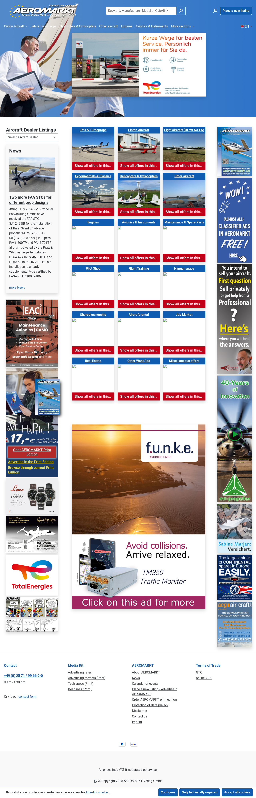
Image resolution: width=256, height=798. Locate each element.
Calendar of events (145, 683)
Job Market (184, 315)
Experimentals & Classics (93, 176)
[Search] (181, 11)
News (136, 678)
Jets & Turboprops (93, 130)
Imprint (137, 722)
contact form (27, 696)
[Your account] (215, 11)
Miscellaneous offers (184, 361)
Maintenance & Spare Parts (184, 222)
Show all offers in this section (94, 166)
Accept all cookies (237, 792)
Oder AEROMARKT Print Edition (32, 452)
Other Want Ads (138, 361)
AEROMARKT (143, 665)
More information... (98, 792)
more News (17, 287)
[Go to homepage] (42, 10)
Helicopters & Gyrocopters (139, 176)
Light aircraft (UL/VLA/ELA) (184, 130)
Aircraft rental (139, 315)
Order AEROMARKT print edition (154, 699)
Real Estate (93, 361)
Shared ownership (93, 315)
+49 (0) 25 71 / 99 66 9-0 (23, 675)
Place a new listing (236, 11)
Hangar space (184, 268)
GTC (199, 672)
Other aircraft (184, 176)
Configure (168, 792)
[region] (32, 221)
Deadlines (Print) (80, 689)
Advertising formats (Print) (86, 678)
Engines (93, 222)
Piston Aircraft (138, 130)
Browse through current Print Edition (31, 470)
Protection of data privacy (150, 705)
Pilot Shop (93, 268)
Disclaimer (139, 711)
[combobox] (141, 11)
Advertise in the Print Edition (31, 462)
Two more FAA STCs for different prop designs (30, 200)
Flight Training (138, 268)
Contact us (139, 716)
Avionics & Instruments (138, 222)
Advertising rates (80, 672)
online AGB (204, 678)
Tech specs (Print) (80, 683)
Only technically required (199, 792)
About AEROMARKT (146, 672)
